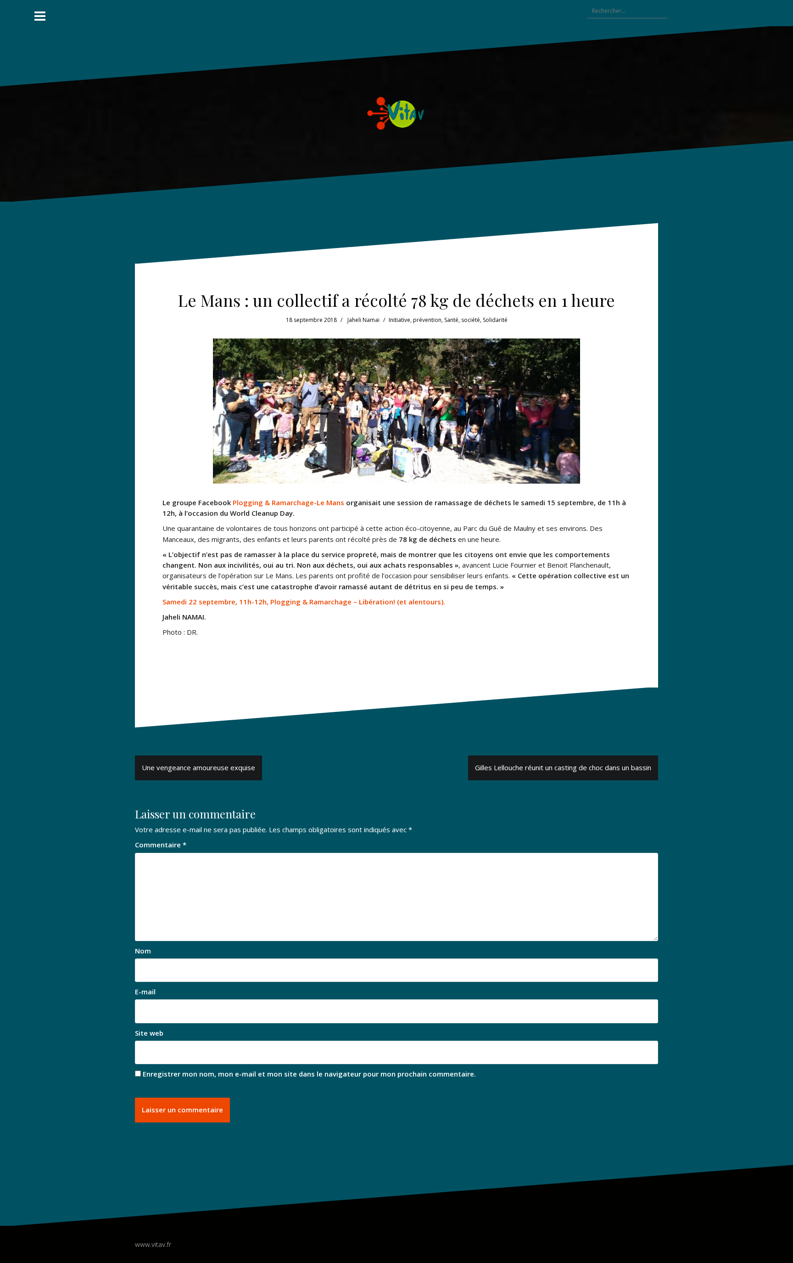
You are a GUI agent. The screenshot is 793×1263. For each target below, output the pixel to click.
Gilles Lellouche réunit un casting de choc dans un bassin (563, 767)
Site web (149, 1032)
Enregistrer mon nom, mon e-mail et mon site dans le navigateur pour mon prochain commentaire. (309, 1073)
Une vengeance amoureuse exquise (198, 767)
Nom (143, 950)
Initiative (399, 320)
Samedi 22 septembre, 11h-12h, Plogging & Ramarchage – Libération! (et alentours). (303, 601)
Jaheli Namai (363, 320)
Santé (451, 320)
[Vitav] (397, 113)
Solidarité (495, 320)
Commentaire (160, 844)
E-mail (145, 991)
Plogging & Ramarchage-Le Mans (287, 502)
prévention (427, 320)
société (470, 320)
